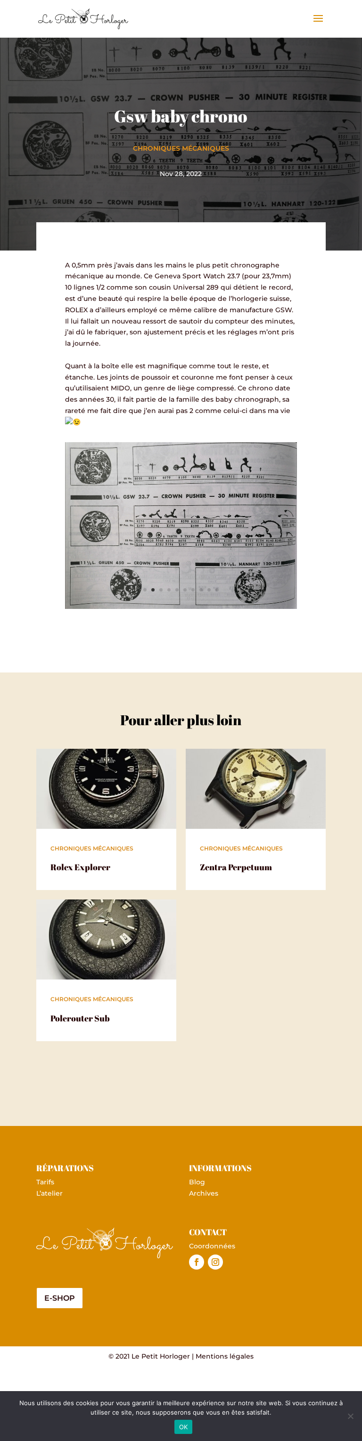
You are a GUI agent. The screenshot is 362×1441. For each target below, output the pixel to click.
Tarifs (45, 1182)
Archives (203, 1193)
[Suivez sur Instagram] (215, 1262)
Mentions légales (225, 1356)
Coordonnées (212, 1246)
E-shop (59, 1298)
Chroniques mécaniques (181, 148)
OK (183, 1427)
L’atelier (49, 1193)
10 (217, 589)
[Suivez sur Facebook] (196, 1262)
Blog (197, 1182)
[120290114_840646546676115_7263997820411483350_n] (181, 606)
